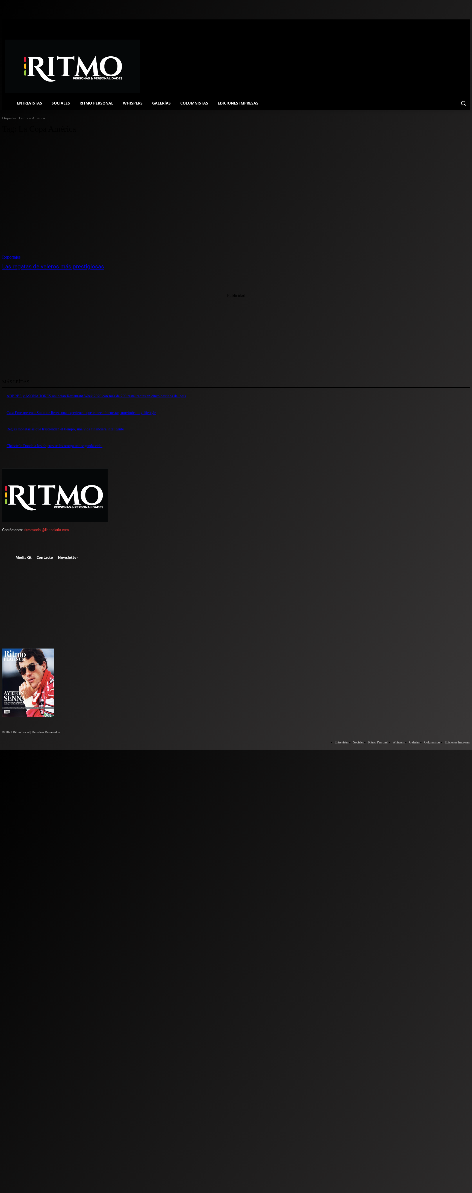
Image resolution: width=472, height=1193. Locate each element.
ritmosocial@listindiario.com (46, 530)
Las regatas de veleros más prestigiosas (53, 266)
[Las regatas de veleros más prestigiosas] (122, 199)
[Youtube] (56, 544)
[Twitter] (40, 544)
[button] (463, 103)
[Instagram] (24, 544)
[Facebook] (8, 544)
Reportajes (11, 257)
